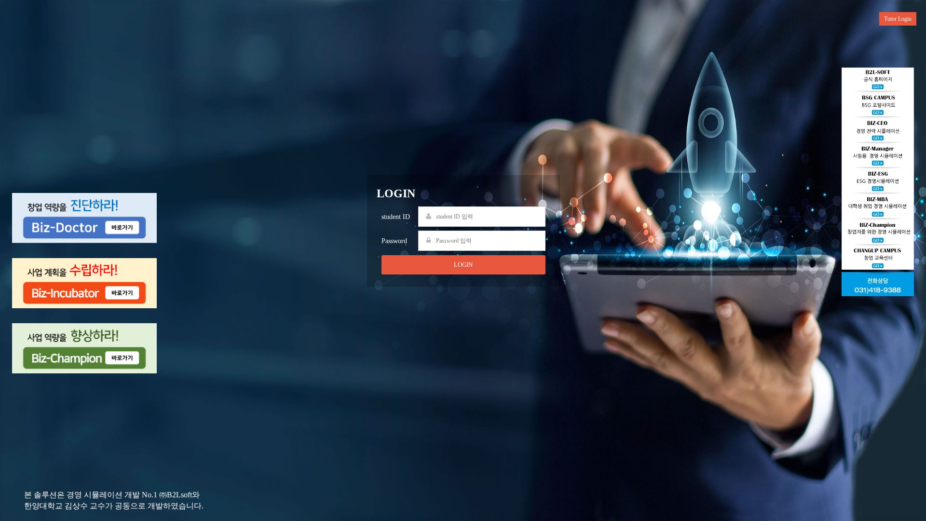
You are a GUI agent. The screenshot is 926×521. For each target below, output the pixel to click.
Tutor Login (898, 18)
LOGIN (463, 264)
